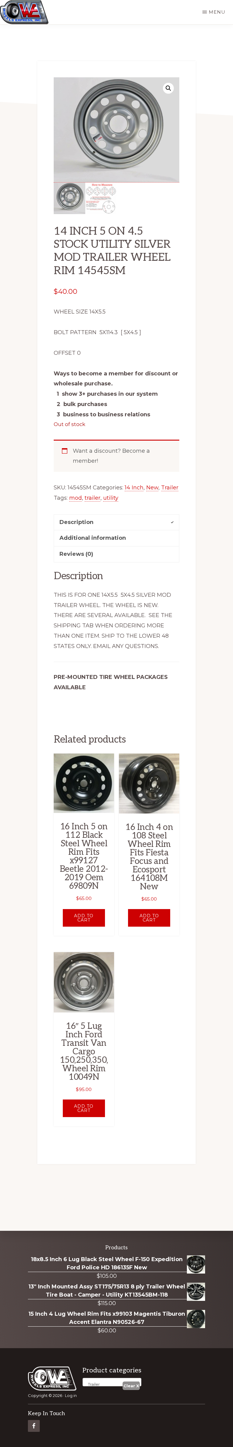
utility (110, 498)
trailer (92, 498)
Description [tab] (76, 522)
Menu (217, 12)
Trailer (169, 487)
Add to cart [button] (83, 918)
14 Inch (134, 487)
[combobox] (112, 1382)
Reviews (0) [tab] (76, 554)
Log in (71, 1395)
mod (75, 498)
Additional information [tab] (92, 538)
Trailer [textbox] (92, 1384)
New (152, 487)
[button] (168, 88)
